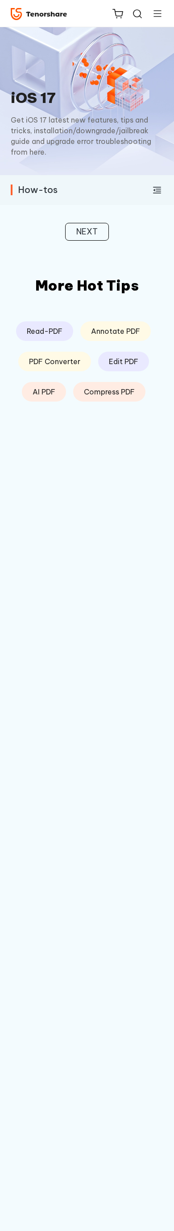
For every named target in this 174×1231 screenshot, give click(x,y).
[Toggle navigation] (154, 13)
